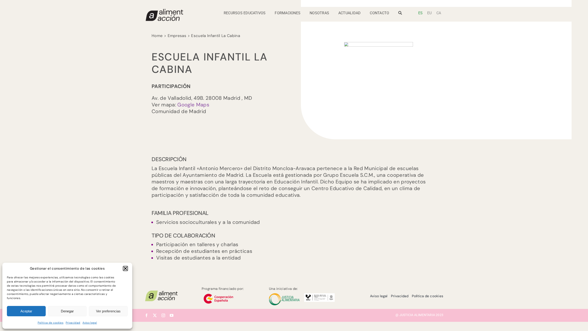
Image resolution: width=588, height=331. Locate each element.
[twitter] (155, 315)
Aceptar (26, 311)
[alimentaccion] (161, 292)
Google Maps (193, 104)
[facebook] (146, 315)
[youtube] (171, 315)
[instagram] (163, 315)
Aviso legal (89, 323)
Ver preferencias (108, 311)
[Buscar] (400, 14)
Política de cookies (50, 323)
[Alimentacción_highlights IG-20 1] (164, 10)
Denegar (67, 311)
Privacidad (73, 323)
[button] (125, 268)
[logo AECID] (218, 293)
